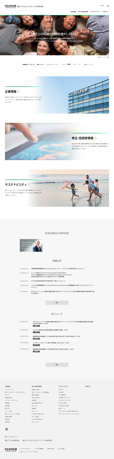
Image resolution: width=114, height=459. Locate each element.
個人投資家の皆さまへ (37, 403)
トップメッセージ (9, 389)
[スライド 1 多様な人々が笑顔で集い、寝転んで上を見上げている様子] (99, 57)
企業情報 (7, 386)
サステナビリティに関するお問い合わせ (69, 411)
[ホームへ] (27, 6)
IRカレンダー (35, 405)
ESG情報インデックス (64, 397)
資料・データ (62, 408)
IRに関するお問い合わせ (38, 414)
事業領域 (7, 403)
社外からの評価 (63, 403)
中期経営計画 (8, 397)
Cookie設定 (61, 448)
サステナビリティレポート (65, 400)
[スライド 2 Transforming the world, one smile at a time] (54, 35)
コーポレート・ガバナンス (11, 400)
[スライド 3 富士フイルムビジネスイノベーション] (104, 57)
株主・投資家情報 (37, 386)
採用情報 (7, 422)
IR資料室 (34, 400)
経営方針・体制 (35, 389)
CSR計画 (61, 392)
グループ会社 (8, 411)
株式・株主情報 (35, 397)
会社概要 (7, 405)
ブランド (7, 395)
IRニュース (34, 411)
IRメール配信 (35, 416)
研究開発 (7, 419)
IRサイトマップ (35, 422)
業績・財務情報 (35, 395)
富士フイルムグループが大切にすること (15, 392)
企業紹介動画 (8, 416)
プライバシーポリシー (25, 448)
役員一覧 (7, 408)
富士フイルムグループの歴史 (12, 414)
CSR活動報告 (62, 395)
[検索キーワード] (108, 6)
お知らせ (88, 386)
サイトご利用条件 (39, 448)
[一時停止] (107, 57)
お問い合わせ (50, 448)
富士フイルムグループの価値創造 (40, 392)
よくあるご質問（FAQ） (37, 419)
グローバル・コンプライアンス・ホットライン (69, 414)
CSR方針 (61, 389)
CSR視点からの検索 (64, 405)
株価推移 (34, 408)
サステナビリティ (63, 386)
